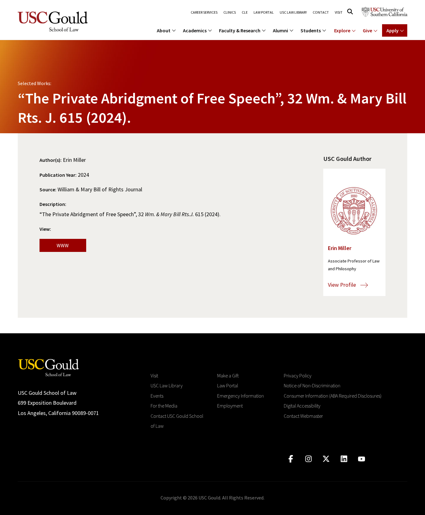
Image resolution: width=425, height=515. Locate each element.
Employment (230, 406)
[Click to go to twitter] (326, 459)
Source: (48, 189)
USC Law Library (293, 12)
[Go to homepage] (48, 367)
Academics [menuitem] (195, 30)
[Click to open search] (350, 11)
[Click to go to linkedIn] (344, 459)
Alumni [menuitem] (280, 30)
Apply (392, 30)
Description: (53, 204)
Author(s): (51, 160)
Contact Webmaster (303, 416)
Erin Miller (339, 248)
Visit (339, 12)
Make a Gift (228, 375)
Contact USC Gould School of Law (177, 421)
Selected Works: (34, 83)
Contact (321, 12)
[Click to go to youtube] (362, 459)
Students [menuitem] (311, 30)
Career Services (204, 12)
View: (45, 229)
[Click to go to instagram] (308, 459)
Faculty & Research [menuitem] (239, 30)
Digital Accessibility (302, 406)
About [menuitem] (163, 30)
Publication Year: (58, 175)
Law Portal (264, 12)
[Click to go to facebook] (291, 459)
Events (157, 396)
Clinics (229, 12)
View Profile (342, 284)
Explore (342, 30)
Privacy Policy (297, 375)
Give (367, 30)
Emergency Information (240, 396)
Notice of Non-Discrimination (312, 385)
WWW (63, 245)
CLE (245, 12)
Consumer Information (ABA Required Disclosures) (332, 396)
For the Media (164, 406)
